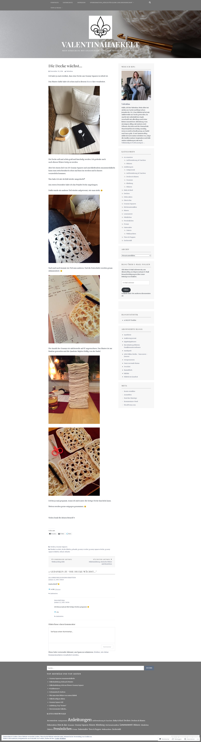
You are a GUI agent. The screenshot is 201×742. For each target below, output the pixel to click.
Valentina (69, 71)
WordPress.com (130, 405)
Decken (53, 547)
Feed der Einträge (130, 398)
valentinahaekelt (100, 44)
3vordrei (127, 367)
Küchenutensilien (130, 207)
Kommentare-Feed (131, 401)
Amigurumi (130, 170)
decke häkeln (66, 549)
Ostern (128, 230)
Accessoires (128, 157)
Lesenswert (128, 214)
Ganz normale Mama (131, 363)
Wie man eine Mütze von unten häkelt (63, 695)
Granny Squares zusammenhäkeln (62, 678)
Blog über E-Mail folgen (136, 264)
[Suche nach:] (95, 668)
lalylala (126, 373)
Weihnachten (131, 234)
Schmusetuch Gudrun (57, 692)
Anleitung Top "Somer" (57, 706)
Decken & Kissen (132, 177)
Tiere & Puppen (129, 237)
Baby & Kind (128, 190)
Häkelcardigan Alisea (57, 699)
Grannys (129, 180)
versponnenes (129, 360)
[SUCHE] (150, 2)
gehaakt (74, 549)
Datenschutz (68, 2)
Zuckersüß (128, 240)
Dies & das (127, 200)
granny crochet (83, 549)
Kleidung (129, 183)
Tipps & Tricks (56, 8)
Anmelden (128, 395)
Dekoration (128, 197)
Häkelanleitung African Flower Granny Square (66, 685)
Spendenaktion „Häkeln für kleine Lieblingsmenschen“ (111, 2)
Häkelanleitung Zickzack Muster (61, 682)
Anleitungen (128, 167)
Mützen (129, 164)
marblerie (127, 335)
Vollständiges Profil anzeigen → (133, 143)
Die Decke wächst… (65, 65)
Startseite (55, 2)
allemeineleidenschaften (62, 578)
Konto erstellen (129, 391)
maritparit (127, 351)
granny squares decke (96, 549)
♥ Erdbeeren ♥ (54, 689)
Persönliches (128, 221)
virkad (62, 552)
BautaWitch (128, 370)
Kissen (89, 82)
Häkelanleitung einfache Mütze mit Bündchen (100, 561)
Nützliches (128, 217)
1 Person (57, 589)
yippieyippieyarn (130, 342)
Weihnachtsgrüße (62, 560)
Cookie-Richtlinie (60, 738)
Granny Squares (61, 547)
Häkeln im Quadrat (131, 377)
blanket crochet (55, 549)
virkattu (67, 552)
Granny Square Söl (56, 702)
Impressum (81, 2)
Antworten (54, 593)
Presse (126, 224)
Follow (126, 290)
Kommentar (107, 647)
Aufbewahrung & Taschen (136, 160)
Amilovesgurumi (130, 338)
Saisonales (128, 227)
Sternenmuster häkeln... (58, 709)
